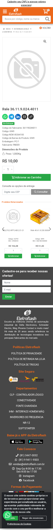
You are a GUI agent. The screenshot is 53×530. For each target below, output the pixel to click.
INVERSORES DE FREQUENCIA (26, 417)
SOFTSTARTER (26, 428)
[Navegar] (3, 229)
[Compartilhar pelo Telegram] (11, 116)
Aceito (12, 518)
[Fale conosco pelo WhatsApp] (7, 515)
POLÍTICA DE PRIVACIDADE (26, 353)
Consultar (42, 191)
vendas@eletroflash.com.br (28, 464)
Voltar (46, 28)
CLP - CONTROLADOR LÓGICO (26, 394)
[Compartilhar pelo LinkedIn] (18, 116)
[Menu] (5, 11)
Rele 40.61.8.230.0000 (40, 230)
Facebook (28, 480)
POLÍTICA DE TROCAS (26, 364)
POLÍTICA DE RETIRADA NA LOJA (26, 359)
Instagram (28, 476)
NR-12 (26, 422)
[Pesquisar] (47, 19)
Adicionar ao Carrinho (28, 177)
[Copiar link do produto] (31, 116)
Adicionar (14, 256)
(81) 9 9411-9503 (28, 459)
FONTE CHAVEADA (26, 405)
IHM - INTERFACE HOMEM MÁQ (26, 411)
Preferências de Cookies (19, 524)
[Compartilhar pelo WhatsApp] (5, 116)
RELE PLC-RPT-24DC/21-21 (13, 230)
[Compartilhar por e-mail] (24, 116)
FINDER (16, 145)
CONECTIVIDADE (26, 400)
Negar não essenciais (32, 518)
